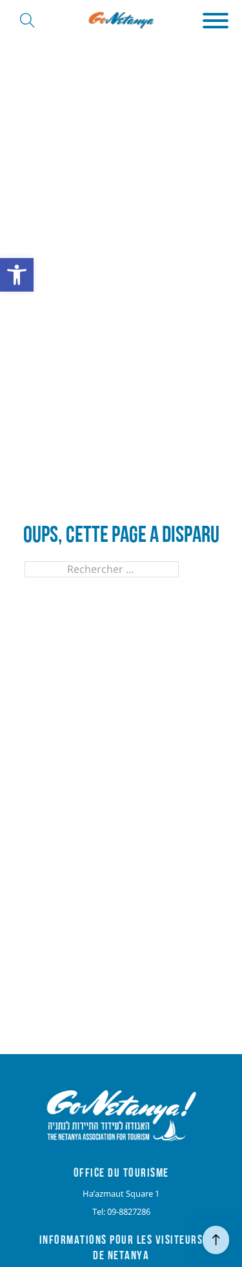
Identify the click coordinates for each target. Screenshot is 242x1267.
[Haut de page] (216, 1240)
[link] (17, 275)
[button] (215, 20)
